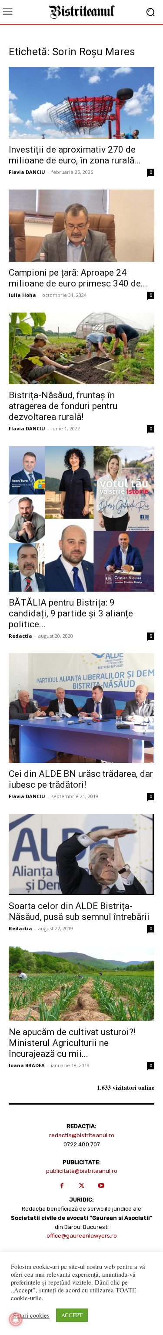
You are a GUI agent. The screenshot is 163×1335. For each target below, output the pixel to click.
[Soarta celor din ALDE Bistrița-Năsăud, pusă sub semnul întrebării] (81, 855)
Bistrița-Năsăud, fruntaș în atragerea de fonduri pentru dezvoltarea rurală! (63, 406)
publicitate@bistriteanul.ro (81, 1171)
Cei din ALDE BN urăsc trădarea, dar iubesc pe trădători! (81, 779)
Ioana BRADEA (27, 1065)
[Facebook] (62, 1185)
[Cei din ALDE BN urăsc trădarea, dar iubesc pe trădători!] (81, 707)
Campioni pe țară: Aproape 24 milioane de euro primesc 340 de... (78, 278)
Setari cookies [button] (31, 1315)
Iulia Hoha (22, 295)
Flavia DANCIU (27, 172)
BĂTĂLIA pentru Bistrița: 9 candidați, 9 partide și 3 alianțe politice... (71, 613)
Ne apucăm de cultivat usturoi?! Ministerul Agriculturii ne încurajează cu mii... (72, 1043)
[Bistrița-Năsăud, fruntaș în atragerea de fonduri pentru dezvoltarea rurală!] (81, 348)
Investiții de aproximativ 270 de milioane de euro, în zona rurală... (75, 155)
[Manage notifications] (16, 1319)
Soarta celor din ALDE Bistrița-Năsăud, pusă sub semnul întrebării (79, 911)
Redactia (20, 636)
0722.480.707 (81, 1144)
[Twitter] (81, 1185)
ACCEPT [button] (72, 1315)
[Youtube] (101, 1185)
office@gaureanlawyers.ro (82, 1235)
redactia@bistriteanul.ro (81, 1135)
